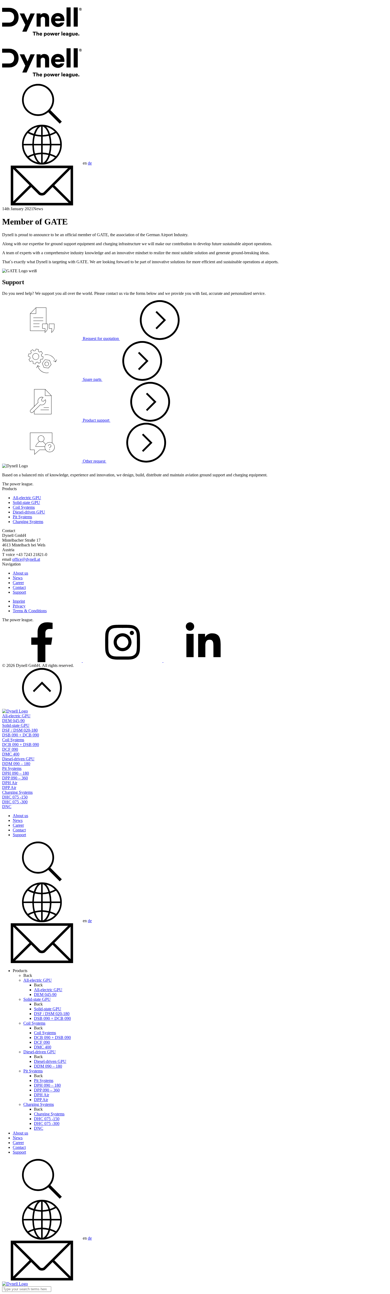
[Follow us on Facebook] (42, 660)
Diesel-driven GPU (29, 512)
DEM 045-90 (13, 720)
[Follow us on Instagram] (123, 660)
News (18, 578)
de (90, 163)
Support (19, 592)
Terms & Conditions (30, 611)
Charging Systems (28, 521)
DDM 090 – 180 (16, 763)
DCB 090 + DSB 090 (20, 744)
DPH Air (9, 782)
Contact (19, 587)
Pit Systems (22, 517)
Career (18, 582)
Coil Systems (24, 507)
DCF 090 (10, 749)
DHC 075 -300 (15, 802)
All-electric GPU (27, 497)
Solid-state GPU (26, 502)
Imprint (19, 601)
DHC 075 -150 (15, 797)
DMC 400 (10, 754)
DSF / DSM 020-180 (20, 730)
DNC (6, 806)
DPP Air (9, 787)
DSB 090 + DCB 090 (20, 735)
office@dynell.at (26, 559)
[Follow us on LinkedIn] (203, 660)
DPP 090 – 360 (15, 778)
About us (20, 573)
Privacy (19, 606)
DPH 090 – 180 (15, 773)
